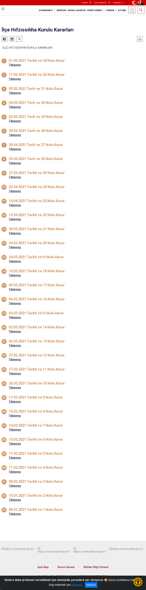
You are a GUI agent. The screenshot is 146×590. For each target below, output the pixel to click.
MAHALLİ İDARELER (77, 10)
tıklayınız (76, 584)
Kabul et (91, 584)
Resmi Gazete (66, 567)
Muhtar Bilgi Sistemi (96, 567)
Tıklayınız (15, 65)
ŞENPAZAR (62, 10)
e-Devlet (85, 3)
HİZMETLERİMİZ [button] (94, 10)
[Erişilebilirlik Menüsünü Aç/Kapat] (138, 582)
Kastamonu (117, 3)
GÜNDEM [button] (110, 10)
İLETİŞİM (122, 10)
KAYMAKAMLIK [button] (46, 10)
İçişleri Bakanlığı (100, 3)
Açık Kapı (43, 567)
